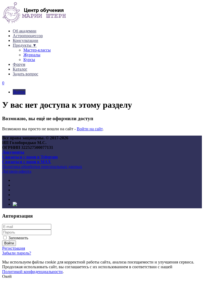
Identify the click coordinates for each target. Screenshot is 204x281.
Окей (7, 276)
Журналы (31, 55)
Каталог (20, 69)
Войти (19, 92)
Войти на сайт (90, 129)
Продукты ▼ (25, 45)
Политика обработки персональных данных (42, 166)
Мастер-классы (37, 50)
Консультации (25, 40)
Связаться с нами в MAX (26, 161)
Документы (13, 152)
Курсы (29, 59)
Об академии (24, 31)
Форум (19, 64)
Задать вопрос (25, 74)
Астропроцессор (28, 35)
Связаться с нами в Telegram (30, 157)
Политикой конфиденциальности (32, 271)
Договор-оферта (16, 171)
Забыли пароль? (16, 253)
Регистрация (13, 248)
